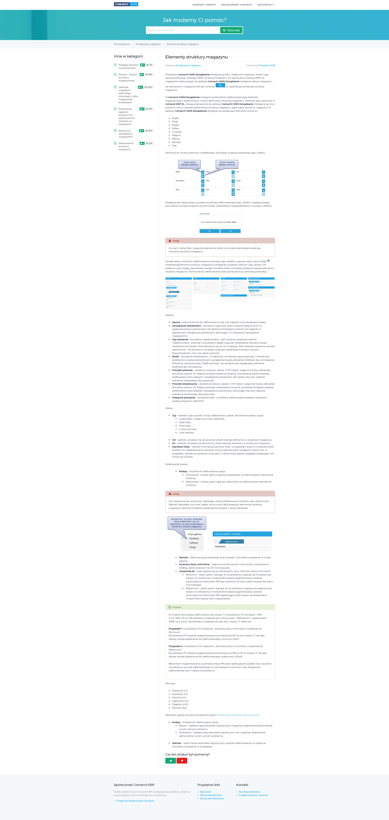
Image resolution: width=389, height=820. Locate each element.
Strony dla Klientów (211, 795)
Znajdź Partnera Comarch (253, 795)
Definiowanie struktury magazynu (126, 146)
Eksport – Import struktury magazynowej (128, 77)
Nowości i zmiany (204, 4)
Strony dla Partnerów (212, 798)
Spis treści (205, 791)
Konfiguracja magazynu (188, 65)
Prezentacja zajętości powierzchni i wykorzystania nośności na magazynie (127, 116)
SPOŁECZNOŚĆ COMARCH (236, 4)
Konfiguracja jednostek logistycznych (237, 714)
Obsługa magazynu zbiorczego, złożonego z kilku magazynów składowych (128, 95)
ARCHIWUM (264, 4)
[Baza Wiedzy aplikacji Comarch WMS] (126, 4)
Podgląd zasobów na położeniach (128, 66)
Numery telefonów (249, 791)
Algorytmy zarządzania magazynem (126, 133)
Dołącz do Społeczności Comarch (135, 800)
